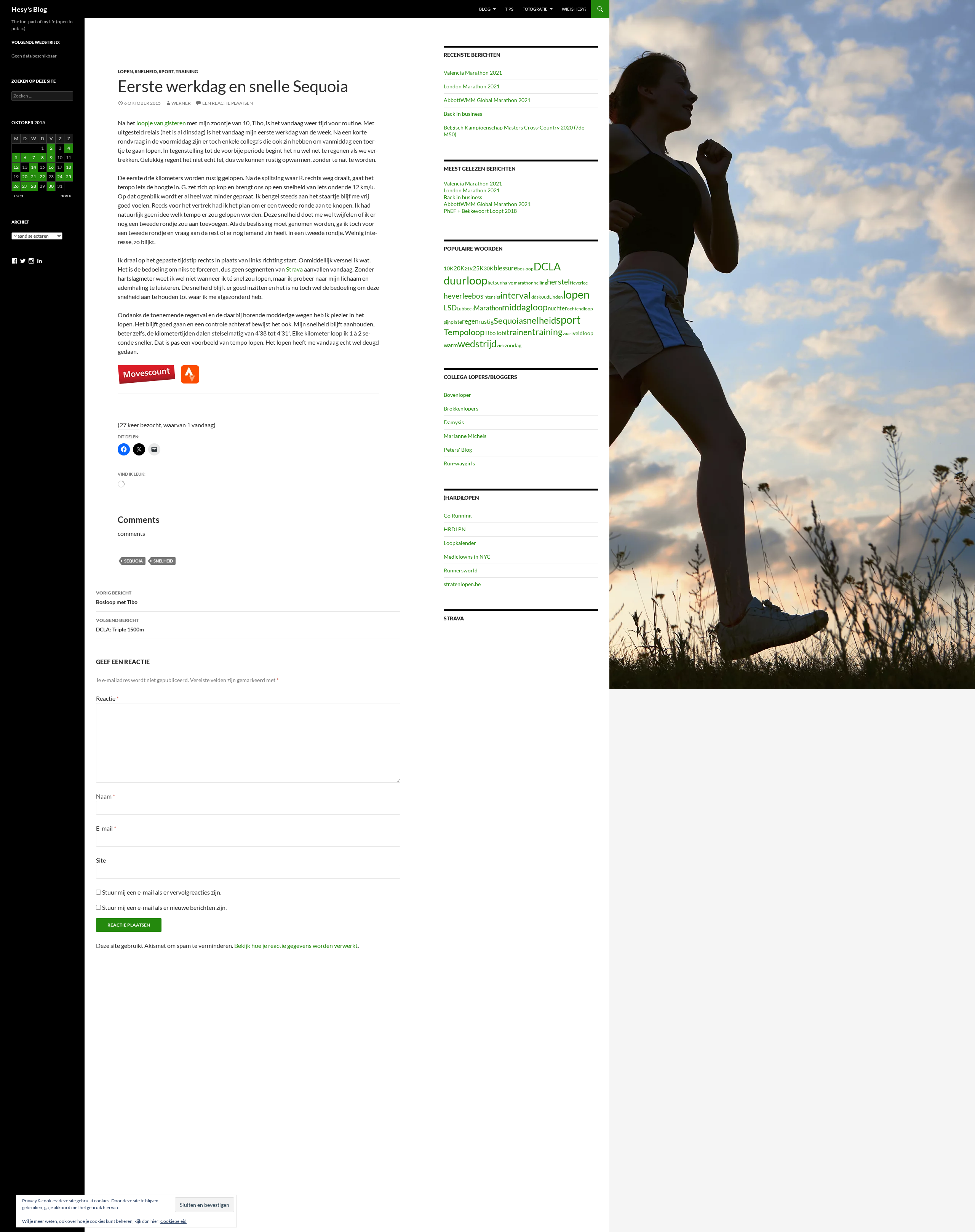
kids (535, 296)
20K (459, 268)
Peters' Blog (458, 449)
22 (42, 176)
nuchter (557, 308)
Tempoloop (464, 332)
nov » (66, 195)
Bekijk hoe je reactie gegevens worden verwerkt (296, 945)
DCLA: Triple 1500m (120, 625)
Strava (295, 269)
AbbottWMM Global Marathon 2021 (487, 100)
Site (101, 860)
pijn (447, 322)
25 (68, 176)
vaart (568, 333)
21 (33, 176)
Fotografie (535, 8)
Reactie (107, 698)
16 (51, 167)
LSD (450, 308)
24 (59, 176)
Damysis (454, 422)
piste (456, 321)
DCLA (547, 266)
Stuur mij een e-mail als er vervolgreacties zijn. (161, 892)
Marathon (488, 308)
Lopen (125, 71)
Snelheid (146, 71)
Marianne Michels (465, 436)
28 (33, 186)
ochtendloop (580, 308)
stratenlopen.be (462, 584)
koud (544, 297)
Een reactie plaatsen (227, 103)
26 (16, 186)
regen (470, 321)
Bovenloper (457, 394)
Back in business (463, 113)
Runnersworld (461, 570)
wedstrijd (477, 343)
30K (489, 268)
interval (515, 295)
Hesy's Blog (29, 9)
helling (540, 282)
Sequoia (133, 560)
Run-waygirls (459, 463)
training (547, 332)
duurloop (466, 280)
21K (468, 269)
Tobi (501, 332)
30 (51, 186)
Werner (181, 103)
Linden (556, 296)
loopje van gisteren (161, 122)
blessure (505, 268)
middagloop (525, 307)
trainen (519, 332)
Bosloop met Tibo (116, 597)
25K (478, 268)
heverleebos (463, 296)
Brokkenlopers (461, 408)
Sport (166, 71)
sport (568, 319)
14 (33, 167)
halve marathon (518, 283)
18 (68, 167)
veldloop (583, 333)
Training (187, 71)
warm (451, 345)
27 (24, 186)
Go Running (458, 515)
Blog (485, 8)
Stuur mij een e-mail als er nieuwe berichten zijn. (164, 907)
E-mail (106, 828)
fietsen (495, 283)
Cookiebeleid (173, 1221)
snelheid (163, 560)
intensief (491, 297)
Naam (105, 796)
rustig (486, 321)
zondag (513, 345)
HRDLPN (455, 529)
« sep (18, 195)
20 (24, 176)
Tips (509, 8)
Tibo (489, 332)
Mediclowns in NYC (467, 556)
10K (449, 268)
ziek (501, 345)
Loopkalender (460, 543)
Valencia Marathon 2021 (473, 72)
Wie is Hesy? (574, 8)
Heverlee (579, 283)
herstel (558, 281)
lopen (576, 294)
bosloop (525, 269)
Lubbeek (465, 308)
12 (16, 167)
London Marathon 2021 (472, 86)
